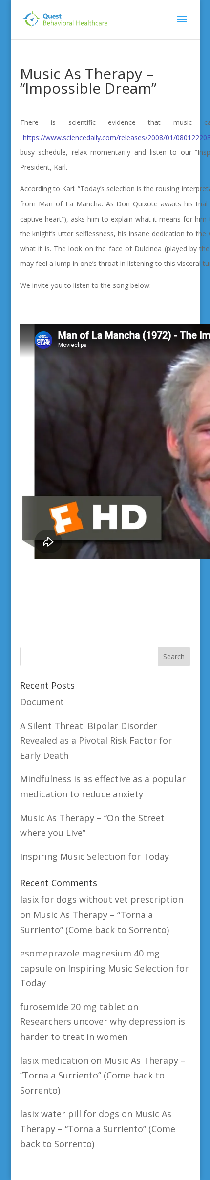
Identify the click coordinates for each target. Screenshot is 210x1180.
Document (42, 702)
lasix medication (54, 1060)
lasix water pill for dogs (69, 1113)
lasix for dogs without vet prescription (101, 899)
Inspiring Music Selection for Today (94, 856)
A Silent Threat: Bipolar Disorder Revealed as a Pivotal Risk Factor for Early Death (96, 740)
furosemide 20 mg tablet (72, 1007)
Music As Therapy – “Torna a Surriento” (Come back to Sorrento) (103, 1075)
